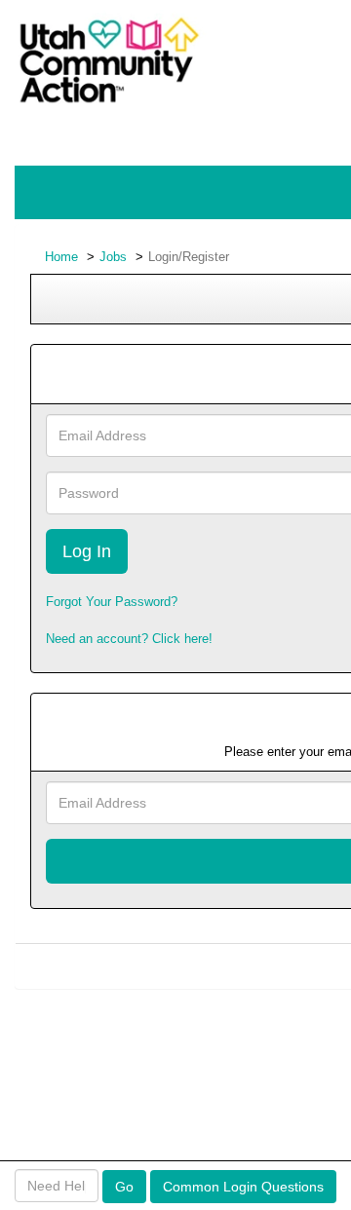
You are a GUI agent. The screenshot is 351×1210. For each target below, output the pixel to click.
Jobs (113, 256)
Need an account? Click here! (129, 638)
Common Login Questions (243, 1186)
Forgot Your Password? (111, 601)
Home (61, 256)
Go (124, 1186)
